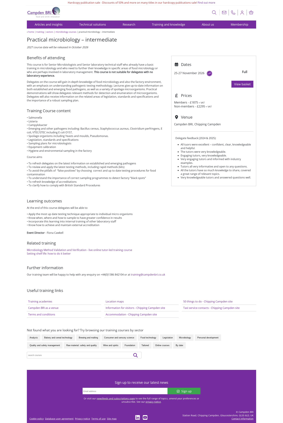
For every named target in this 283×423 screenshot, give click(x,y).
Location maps (115, 301)
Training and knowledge (168, 24)
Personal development (207, 337)
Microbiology (185, 337)
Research (129, 24)
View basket (242, 84)
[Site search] (214, 12)
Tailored (145, 345)
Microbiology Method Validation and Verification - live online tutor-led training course (79, 250)
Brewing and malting (88, 337)
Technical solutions (92, 24)
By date (179, 345)
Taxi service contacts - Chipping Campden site (211, 308)
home (31, 31)
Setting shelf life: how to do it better (49, 253)
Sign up (186, 391)
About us (208, 24)
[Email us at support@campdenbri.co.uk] (224, 12)
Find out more (206, 2)
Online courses (162, 345)
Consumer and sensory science (119, 337)
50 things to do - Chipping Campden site (208, 301)
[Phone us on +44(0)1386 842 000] (233, 12)
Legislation (168, 337)
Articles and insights (49, 24)
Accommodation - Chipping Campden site (131, 314)
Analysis (34, 337)
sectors (49, 31)
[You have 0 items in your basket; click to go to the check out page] (251, 12)
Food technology (148, 337)
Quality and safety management (45, 345)
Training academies (40, 301)
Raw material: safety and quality (81, 345)
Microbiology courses (66, 31)
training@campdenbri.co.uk (148, 274)
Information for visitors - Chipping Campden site (135, 308)
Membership (239, 24)
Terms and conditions (41, 314)
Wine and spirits (110, 345)
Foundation (130, 345)
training (40, 31)
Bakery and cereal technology (58, 337)
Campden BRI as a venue (43, 308)
